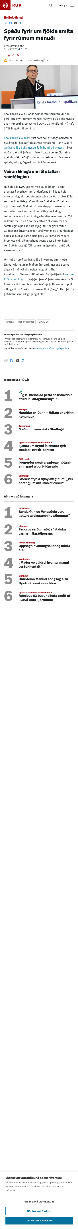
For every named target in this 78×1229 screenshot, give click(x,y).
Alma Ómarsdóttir (14, 46)
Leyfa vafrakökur (39, 1220)
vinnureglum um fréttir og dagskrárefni (52, 348)
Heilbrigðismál (13, 17)
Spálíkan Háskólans (16, 138)
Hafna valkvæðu (39, 1211)
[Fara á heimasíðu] (14, 5)
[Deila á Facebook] (10, 23)
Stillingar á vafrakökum (39, 1201)
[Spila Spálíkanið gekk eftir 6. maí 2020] (39, 87)
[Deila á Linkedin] (20, 23)
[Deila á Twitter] (15, 23)
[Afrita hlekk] (5, 23)
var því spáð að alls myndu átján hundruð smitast (33, 147)
